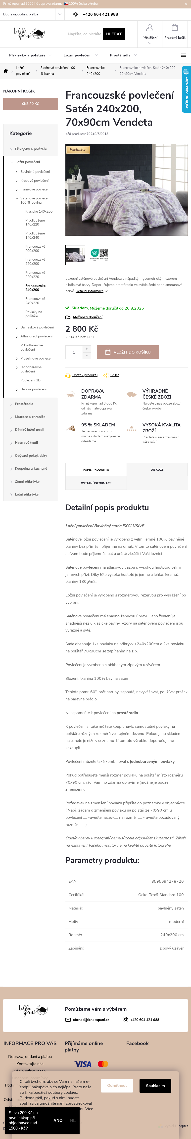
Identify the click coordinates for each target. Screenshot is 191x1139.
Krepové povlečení (34, 180)
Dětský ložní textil (29, 429)
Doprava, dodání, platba (20, 14)
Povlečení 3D (30, 380)
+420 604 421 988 (144, 1019)
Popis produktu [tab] (96, 470)
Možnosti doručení (87, 317)
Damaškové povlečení (37, 327)
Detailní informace (89, 291)
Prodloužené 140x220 (35, 222)
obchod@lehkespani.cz (91, 1019)
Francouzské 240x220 (35, 300)
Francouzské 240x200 (35, 287)
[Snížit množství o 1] (87, 355)
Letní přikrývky (27, 494)
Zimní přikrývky (27, 481)
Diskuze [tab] (157, 470)
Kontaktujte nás (30, 1064)
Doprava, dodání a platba (30, 1056)
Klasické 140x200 (38, 211)
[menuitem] (30, 55)
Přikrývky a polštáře (31, 149)
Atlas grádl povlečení (36, 336)
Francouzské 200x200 (35, 248)
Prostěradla (24, 404)
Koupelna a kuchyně (31, 468)
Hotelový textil (26, 442)
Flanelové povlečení (35, 189)
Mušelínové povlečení (36, 358)
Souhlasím (155, 1086)
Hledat (114, 34)
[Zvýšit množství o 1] (87, 349)
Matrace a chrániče (30, 416)
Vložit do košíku (132, 352)
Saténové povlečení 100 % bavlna (35, 200)
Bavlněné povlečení (35, 171)
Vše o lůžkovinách (30, 1071)
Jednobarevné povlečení (31, 369)
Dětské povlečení (33, 389)
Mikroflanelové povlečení (31, 347)
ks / (30, 103)
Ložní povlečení (27, 162)
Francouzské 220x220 (35, 274)
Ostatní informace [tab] (96, 483)
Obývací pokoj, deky (31, 455)
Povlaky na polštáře (33, 314)
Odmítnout (117, 1085)
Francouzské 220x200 (35, 261)
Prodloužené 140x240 (35, 235)
